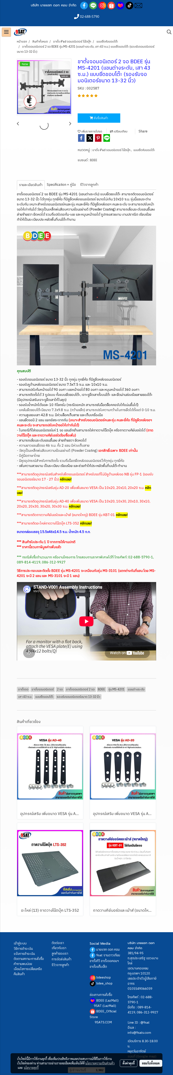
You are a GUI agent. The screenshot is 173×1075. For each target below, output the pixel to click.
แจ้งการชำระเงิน (24, 954)
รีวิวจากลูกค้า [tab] (89, 185)
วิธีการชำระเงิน (23, 948)
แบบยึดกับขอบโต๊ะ (144, 150)
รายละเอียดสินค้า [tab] (30, 185)
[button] (168, 32)
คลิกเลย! (122, 515)
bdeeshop (103, 977)
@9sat (145, 1022)
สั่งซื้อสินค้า (100, 118)
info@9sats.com (139, 1032)
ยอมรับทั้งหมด (151, 1063)
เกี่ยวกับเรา (59, 948)
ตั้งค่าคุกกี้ (129, 1063)
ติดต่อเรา (58, 943)
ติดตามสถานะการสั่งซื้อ (29, 959)
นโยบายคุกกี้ (31, 1067)
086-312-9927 (147, 1012)
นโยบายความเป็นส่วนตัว (100, 1063)
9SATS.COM (103, 1022)
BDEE (93, 160)
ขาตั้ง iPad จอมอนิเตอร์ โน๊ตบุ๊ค (111, 150)
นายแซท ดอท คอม (108, 949)
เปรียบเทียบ (120, 131)
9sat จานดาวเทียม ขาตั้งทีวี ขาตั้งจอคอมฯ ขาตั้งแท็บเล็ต (105, 961)
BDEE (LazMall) (107, 1000)
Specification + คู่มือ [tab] (61, 185)
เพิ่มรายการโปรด (91, 131)
